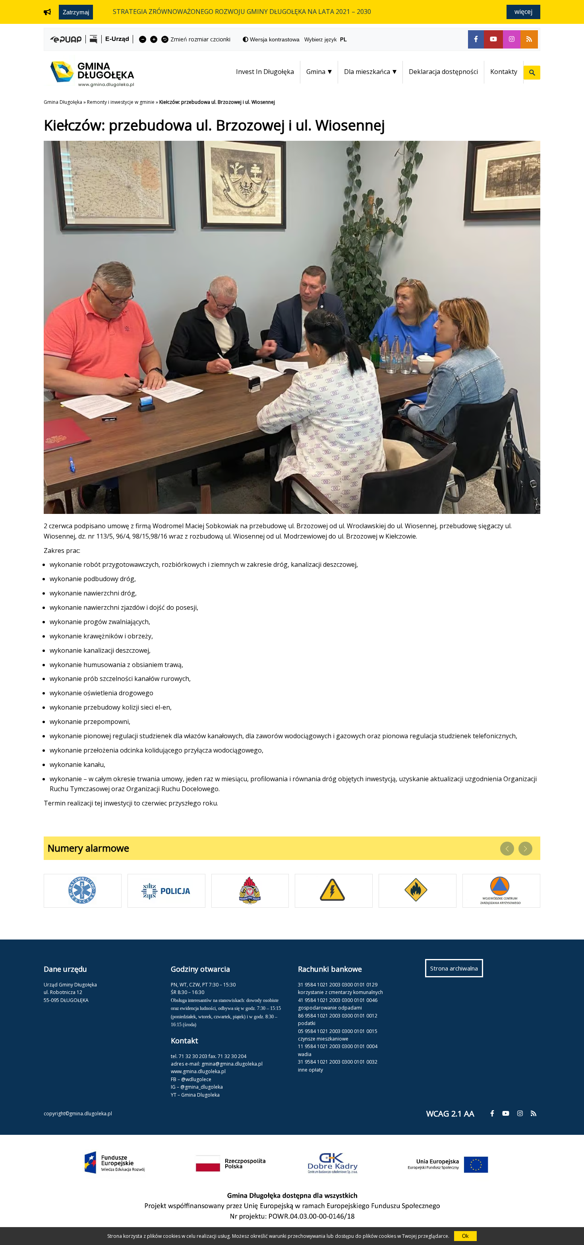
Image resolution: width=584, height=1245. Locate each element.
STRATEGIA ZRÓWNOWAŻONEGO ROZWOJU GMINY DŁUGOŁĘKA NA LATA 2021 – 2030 (242, 11)
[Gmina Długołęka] (89, 84)
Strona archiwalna (456, 970)
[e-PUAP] (65, 39)
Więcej (523, 11)
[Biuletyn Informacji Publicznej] (93, 39)
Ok (465, 1236)
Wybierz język (325, 40)
